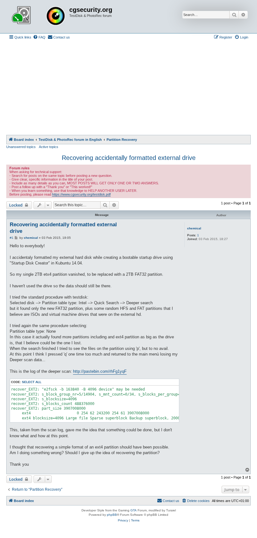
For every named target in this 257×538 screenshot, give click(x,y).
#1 (11, 237)
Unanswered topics (21, 147)
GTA (133, 510)
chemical (194, 228)
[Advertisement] (128, 88)
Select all (31, 382)
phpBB (112, 514)
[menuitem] (39, 37)
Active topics (48, 147)
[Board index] (38, 17)
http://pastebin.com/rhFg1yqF (100, 371)
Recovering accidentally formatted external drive (129, 157)
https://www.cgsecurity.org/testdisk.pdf (81, 194)
